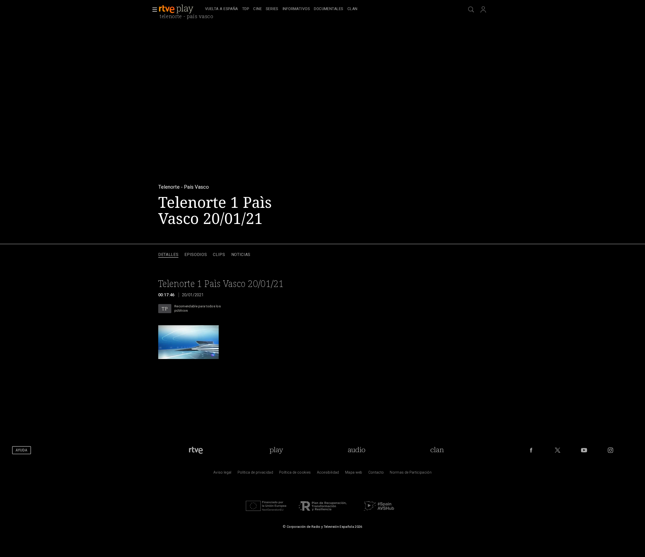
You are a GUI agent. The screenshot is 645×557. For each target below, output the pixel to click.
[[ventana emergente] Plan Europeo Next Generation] (266, 512)
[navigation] (328, 9)
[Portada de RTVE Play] (177, 9)
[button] (153, 9)
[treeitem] (221, 9)
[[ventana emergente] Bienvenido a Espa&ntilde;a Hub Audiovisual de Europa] (379, 512)
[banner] (181, 9)
